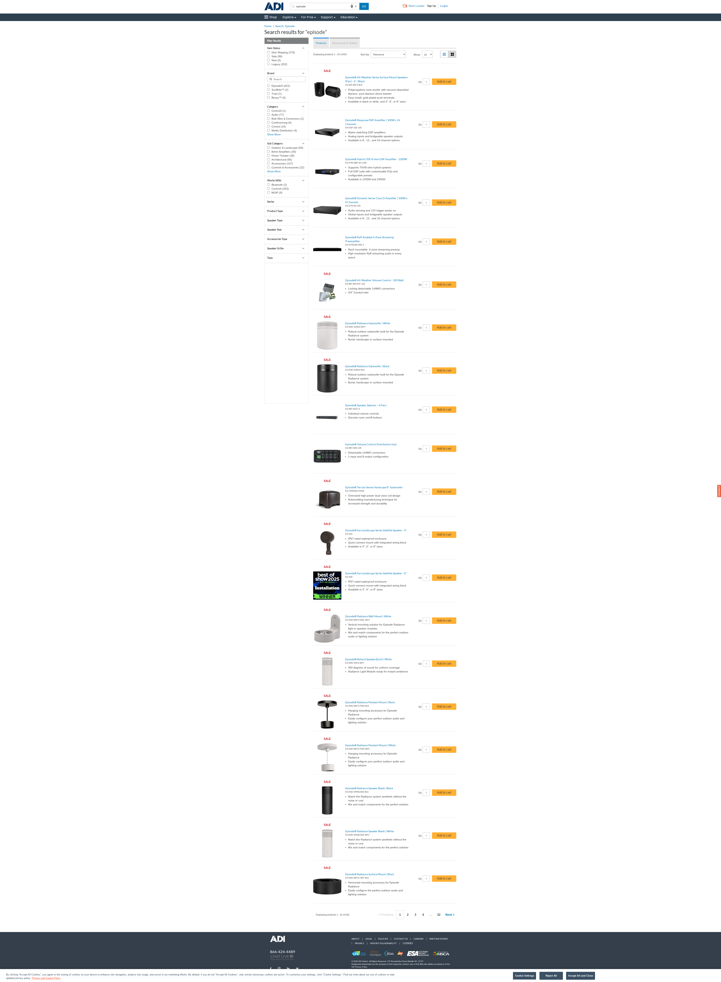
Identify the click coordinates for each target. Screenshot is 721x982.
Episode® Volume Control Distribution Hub (371, 444)
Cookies (408, 943)
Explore (288, 17)
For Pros (307, 17)
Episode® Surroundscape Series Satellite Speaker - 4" (376, 530)
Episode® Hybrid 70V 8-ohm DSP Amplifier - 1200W (376, 159)
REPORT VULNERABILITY (383, 943)
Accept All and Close (580, 975)
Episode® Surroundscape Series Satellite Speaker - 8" (376, 573)
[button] (719, 491)
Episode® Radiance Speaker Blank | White (369, 831)
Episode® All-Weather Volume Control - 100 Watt (374, 280)
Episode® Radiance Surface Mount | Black (369, 874)
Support (327, 17)
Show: (417, 54)
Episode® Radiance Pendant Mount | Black (370, 702)
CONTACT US (401, 938)
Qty (420, 82)
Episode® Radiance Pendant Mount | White (370, 745)
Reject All (551, 975)
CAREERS (418, 938)
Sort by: (365, 54)
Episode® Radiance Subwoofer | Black (367, 366)
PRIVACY (359, 943)
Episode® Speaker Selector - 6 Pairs (366, 405)
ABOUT (355, 938)
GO (364, 6)
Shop (273, 17)
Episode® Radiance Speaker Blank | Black (369, 788)
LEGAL (368, 938)
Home (268, 26)
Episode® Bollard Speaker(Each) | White (368, 659)
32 (438, 914)
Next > (449, 914)
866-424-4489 (282, 951)
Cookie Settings (524, 975)
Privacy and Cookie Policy (46, 978)
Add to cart (444, 81)
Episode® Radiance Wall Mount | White (368, 616)
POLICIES (383, 938)
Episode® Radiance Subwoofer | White (367, 323)
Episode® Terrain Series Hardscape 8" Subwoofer (374, 487)
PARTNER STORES (438, 938)
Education (347, 17)
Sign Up (431, 5)
